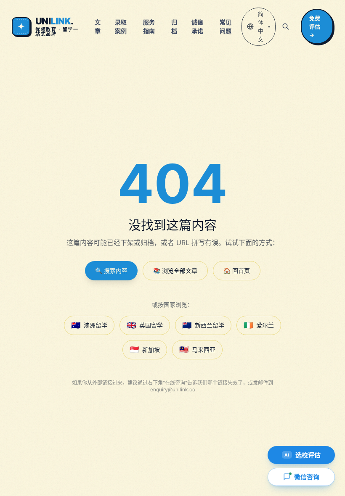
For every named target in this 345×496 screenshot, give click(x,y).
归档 (174, 26)
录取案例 (121, 26)
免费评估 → (314, 26)
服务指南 (149, 26)
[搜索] (285, 26)
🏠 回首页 (236, 270)
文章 (98, 26)
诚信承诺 (197, 26)
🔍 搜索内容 (111, 270)
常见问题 (225, 26)
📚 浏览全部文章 (175, 270)
